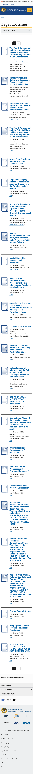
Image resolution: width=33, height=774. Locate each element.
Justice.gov (4, 767)
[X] (8, 700)
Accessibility (4, 735)
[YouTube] (14, 700)
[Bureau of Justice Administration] (6, 717)
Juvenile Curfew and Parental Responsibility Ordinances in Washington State (19, 348)
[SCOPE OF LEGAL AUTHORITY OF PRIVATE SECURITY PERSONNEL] (4, 404)
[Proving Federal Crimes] (4, 618)
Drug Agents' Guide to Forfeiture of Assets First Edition (19, 628)
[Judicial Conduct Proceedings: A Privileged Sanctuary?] (4, 473)
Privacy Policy (5, 747)
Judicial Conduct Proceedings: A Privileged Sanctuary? (19, 469)
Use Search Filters (9, 31)
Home (2, 17)
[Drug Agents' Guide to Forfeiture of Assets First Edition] (4, 632)
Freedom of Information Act (9, 759)
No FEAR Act (4, 755)
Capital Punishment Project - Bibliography (19, 487)
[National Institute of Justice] (26, 717)
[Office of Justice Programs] (3, 10)
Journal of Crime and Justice (18, 62)
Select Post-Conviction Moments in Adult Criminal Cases (19, 161)
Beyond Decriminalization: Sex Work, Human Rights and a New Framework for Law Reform (19, 237)
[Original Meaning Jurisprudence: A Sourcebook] (4, 454)
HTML (11, 119)
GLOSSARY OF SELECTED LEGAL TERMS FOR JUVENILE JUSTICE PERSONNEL (19, 647)
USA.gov (3, 763)
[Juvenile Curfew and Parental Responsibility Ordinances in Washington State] (4, 352)
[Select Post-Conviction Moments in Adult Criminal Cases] (4, 166)
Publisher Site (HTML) (16, 225)
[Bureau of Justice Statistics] (16, 718)
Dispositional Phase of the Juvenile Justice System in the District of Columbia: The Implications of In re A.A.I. (20, 423)
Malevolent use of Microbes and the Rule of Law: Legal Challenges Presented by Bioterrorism (19, 372)
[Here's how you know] (16, 3)
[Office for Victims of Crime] (16, 724)
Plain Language (5, 743)
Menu (29, 10)
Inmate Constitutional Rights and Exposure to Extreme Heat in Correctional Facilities (20, 81)
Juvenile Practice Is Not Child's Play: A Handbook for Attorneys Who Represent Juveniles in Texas (20, 307)
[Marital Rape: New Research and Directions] (4, 265)
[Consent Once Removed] (4, 333)
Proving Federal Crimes (20, 611)
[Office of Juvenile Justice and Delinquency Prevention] (6, 724)
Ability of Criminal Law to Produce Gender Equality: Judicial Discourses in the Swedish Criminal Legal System (20, 209)
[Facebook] (3, 700)
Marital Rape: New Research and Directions (17, 260)
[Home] (16, 10)
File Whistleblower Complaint (9, 739)
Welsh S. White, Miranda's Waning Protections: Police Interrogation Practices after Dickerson (20, 282)
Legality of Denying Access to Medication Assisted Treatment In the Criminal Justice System (19, 183)
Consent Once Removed (20, 326)
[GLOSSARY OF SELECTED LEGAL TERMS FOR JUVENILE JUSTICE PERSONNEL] (4, 651)
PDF (17, 119)
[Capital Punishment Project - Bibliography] (4, 492)
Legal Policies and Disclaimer (9, 751)
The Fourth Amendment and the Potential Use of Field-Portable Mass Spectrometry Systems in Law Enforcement (20, 52)
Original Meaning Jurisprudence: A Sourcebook (17, 450)
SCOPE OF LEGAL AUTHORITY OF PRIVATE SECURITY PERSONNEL (18, 400)
